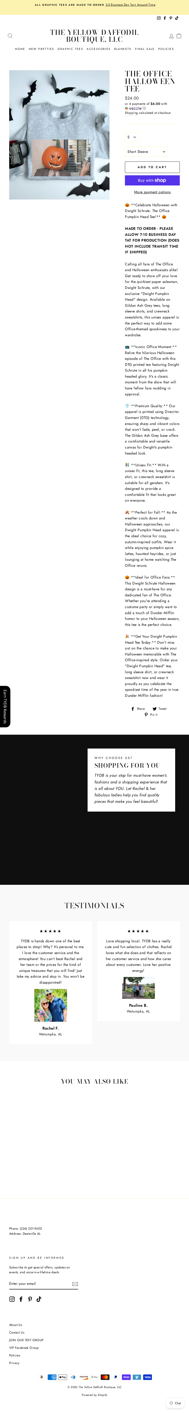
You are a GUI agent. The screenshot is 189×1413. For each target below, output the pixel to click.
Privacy (14, 1363)
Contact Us (16, 1332)
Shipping (131, 112)
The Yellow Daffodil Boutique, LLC (94, 36)
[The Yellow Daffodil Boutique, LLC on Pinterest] (30, 1299)
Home (20, 49)
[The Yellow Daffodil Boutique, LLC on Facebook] (21, 1299)
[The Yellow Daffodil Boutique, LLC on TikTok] (39, 1299)
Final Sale (145, 49)
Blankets (123, 49)
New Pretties (41, 49)
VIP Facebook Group (24, 1347)
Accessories (99, 49)
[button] (152, 106)
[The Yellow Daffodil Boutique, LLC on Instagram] (12, 1299)
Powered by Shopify (94, 1395)
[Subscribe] (75, 1284)
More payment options (152, 192)
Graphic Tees (70, 49)
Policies (166, 49)
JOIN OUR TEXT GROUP (26, 1340)
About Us (15, 1324)
